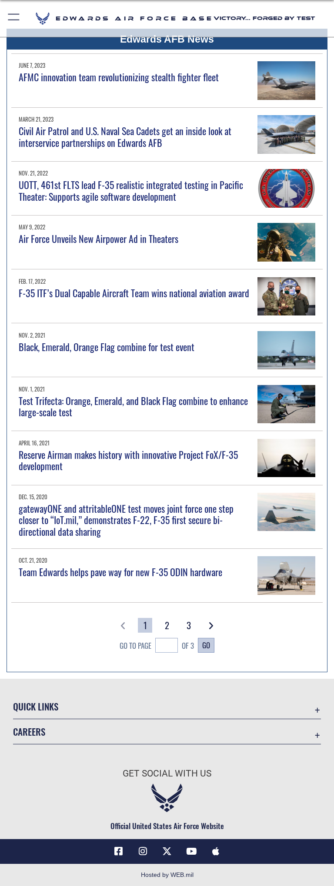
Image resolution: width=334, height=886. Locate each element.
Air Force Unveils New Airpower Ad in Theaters (98, 239)
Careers (29, 731)
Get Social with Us (167, 773)
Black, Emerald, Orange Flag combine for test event (106, 347)
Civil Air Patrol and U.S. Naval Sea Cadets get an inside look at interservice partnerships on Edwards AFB (125, 136)
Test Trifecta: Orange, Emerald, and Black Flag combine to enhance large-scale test (133, 406)
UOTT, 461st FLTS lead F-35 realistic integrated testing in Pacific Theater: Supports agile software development (131, 190)
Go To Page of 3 (157, 645)
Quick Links (35, 706)
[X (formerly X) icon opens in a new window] (167, 851)
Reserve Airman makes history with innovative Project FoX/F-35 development (128, 460)
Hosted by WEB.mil (167, 874)
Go (206, 644)
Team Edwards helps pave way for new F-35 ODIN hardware (120, 572)
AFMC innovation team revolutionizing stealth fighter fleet (119, 77)
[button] (14, 18)
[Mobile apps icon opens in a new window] (215, 851)
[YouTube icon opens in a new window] (191, 851)
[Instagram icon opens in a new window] (142, 851)
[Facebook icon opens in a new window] (118, 851)
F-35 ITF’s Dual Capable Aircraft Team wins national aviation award (134, 293)
